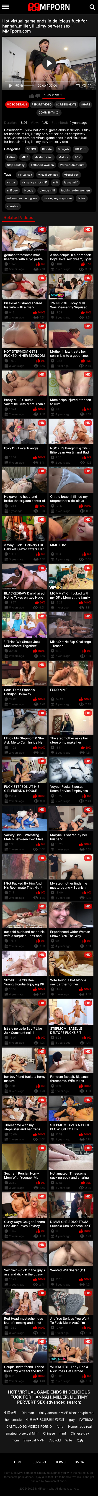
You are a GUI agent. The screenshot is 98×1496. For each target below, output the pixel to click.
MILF (24, 157)
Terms (60, 1462)
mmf (62, 1433)
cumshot (13, 206)
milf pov (12, 190)
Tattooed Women (42, 165)
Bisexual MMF (33, 1440)
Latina (11, 157)
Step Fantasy (16, 165)
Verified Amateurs (72, 165)
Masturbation (43, 157)
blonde (29, 190)
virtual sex (25, 174)
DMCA (79, 1462)
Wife (68, 1440)
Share (85, 104)
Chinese (49, 1433)
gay (72, 1419)
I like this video (31, 96)
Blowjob (63, 149)
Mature (63, 157)
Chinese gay (80, 1433)
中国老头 (10, 1413)
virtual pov (71, 174)
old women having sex (22, 198)
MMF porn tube (44, 1488)
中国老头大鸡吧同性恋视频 (45, 1419)
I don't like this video (37, 96)
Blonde (47, 149)
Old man (27, 1413)
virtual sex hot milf (34, 182)
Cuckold (55, 1440)
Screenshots (66, 104)
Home (18, 1462)
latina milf (70, 182)
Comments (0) (49, 112)
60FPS (31, 149)
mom (15, 1440)
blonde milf (47, 190)
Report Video (42, 104)
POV (77, 157)
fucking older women (75, 190)
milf (55, 182)
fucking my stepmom (58, 198)
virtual (11, 182)
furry (60, 1426)
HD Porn (80, 149)
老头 (80, 1440)
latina (81, 198)
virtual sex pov (48, 174)
